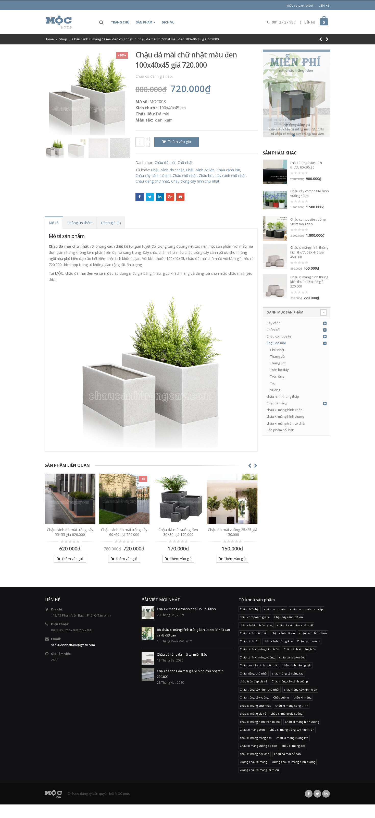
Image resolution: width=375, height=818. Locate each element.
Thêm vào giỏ (179, 141)
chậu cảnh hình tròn (313, 633)
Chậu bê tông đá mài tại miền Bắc (182, 654)
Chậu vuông (281, 697)
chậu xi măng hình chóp (285, 409)
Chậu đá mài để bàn (287, 754)
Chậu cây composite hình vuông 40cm (309, 193)
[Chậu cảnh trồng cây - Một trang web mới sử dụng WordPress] (59, 22)
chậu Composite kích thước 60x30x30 (306, 165)
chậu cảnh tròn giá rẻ (278, 641)
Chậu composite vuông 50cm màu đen (308, 221)
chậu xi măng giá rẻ (253, 713)
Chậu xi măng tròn (252, 729)
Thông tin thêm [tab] (80, 222)
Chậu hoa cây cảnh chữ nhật (222, 175)
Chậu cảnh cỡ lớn (200, 169)
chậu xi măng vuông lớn (292, 738)
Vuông (275, 390)
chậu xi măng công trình (291, 705)
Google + (170, 197)
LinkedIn (160, 197)
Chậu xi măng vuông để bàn (258, 746)
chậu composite (275, 609)
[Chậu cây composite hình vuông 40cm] (275, 200)
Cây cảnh (274, 323)
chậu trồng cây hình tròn (300, 689)
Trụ (272, 383)
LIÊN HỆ (309, 22)
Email (180, 197)
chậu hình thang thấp (283, 396)
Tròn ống (277, 376)
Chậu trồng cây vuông (254, 697)
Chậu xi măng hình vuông (302, 722)
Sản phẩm (144, 22)
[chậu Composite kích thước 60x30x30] (275, 172)
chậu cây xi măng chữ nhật (295, 625)
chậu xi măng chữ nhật (255, 705)
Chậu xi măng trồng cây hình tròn (291, 729)
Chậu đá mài (165, 162)
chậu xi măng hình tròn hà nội (260, 722)
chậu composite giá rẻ (255, 617)
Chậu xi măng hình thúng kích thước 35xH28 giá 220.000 (309, 281)
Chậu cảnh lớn (228, 169)
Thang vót (277, 363)
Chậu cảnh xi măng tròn (300, 649)
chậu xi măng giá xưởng (287, 713)
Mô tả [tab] (54, 222)
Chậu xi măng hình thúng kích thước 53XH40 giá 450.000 (309, 252)
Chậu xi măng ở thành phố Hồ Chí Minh (186, 609)
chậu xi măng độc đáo (254, 754)
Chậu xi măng (277, 403)
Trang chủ (120, 22)
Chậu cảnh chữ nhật (167, 169)
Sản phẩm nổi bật (280, 430)
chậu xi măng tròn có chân (286, 423)
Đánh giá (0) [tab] (111, 222)
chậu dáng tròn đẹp (292, 657)
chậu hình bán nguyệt (296, 665)
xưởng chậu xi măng (253, 762)
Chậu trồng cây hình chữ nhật (195, 181)
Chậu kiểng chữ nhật (152, 181)
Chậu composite (279, 336)
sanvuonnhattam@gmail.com (73, 645)
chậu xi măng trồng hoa (256, 738)
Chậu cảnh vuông (308, 641)
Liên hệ (324, 5)
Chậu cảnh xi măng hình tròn (259, 649)
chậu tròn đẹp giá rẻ (253, 681)
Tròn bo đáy (279, 369)
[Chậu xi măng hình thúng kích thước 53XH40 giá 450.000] (275, 256)
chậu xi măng (302, 697)
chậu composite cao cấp (306, 609)
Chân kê (273, 329)
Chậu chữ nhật (185, 175)
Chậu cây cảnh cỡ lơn (153, 175)
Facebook (139, 197)
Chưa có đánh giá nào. (154, 76)
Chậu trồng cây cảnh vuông (290, 681)
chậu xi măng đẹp (294, 746)
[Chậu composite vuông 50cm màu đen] (275, 228)
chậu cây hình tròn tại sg (256, 625)
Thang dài (277, 356)
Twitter (150, 197)
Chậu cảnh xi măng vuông (257, 657)
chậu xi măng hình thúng (285, 416)
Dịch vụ (168, 22)
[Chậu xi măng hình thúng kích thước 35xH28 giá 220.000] (275, 286)
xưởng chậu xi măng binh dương (293, 762)
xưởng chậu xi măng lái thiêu (259, 770)
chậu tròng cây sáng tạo (288, 673)
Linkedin (326, 794)
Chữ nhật (185, 162)
